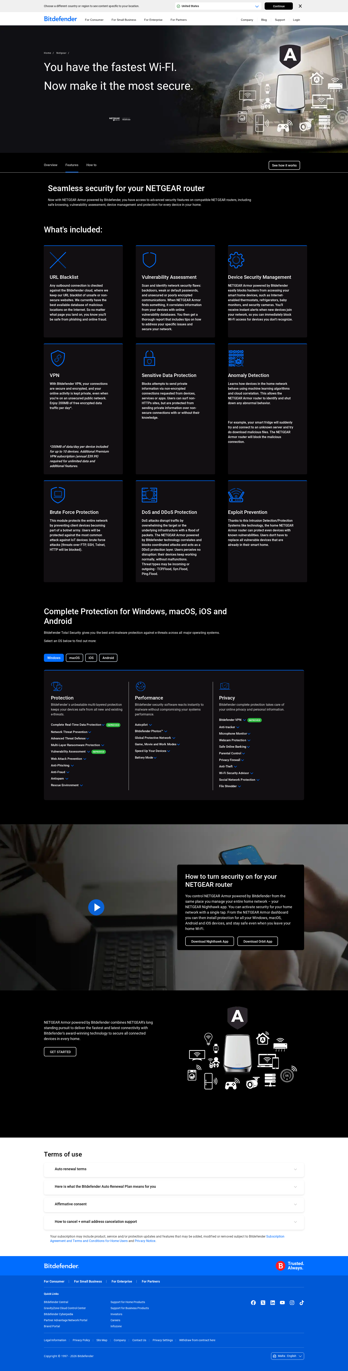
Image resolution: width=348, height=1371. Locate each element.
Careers (115, 1320)
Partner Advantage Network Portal (65, 1320)
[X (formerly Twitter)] (263, 1302)
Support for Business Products (130, 1308)
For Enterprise (122, 1281)
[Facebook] (253, 1302)
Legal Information (55, 1340)
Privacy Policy (81, 1340)
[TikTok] (301, 1302)
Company (120, 1340)
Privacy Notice (145, 1241)
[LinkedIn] (272, 1302)
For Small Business (88, 1281)
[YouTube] (282, 1302)
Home (47, 52)
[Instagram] (292, 1302)
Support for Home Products (128, 1302)
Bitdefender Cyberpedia (58, 1314)
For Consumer (54, 1281)
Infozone (116, 1326)
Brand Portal (52, 1326)
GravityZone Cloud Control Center (65, 1308)
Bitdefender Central (56, 1302)
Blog (264, 19)
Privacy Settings (163, 1340)
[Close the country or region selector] (300, 6)
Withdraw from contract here (197, 1340)
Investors (116, 1314)
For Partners (151, 1281)
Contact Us (139, 1340)
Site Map (101, 1340)
